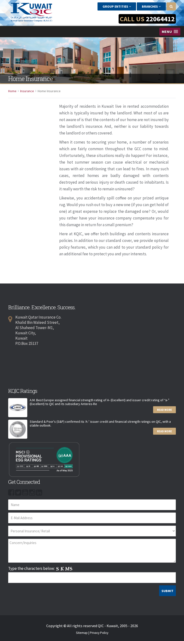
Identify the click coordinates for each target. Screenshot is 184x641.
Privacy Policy (99, 633)
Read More (164, 409)
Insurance (27, 91)
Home (12, 91)
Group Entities (116, 6)
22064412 (160, 19)
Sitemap (82, 633)
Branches (150, 6)
